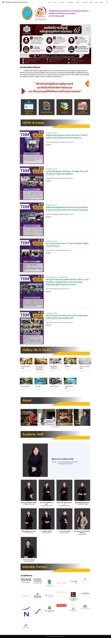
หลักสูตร (77, 2)
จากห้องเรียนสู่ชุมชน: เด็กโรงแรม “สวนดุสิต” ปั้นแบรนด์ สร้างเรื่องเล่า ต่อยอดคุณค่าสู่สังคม (67, 172)
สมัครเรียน (91, 2)
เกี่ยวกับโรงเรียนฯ (70, 2)
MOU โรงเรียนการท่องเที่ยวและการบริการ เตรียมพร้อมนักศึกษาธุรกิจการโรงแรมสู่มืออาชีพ (67, 316)
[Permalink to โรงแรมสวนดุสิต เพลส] (26, 361)
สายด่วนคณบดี (85, 2)
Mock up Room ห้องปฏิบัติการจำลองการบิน (40, 368)
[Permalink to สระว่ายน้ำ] (40, 381)
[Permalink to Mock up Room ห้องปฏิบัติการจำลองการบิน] (40, 361)
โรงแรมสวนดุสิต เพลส (25, 367)
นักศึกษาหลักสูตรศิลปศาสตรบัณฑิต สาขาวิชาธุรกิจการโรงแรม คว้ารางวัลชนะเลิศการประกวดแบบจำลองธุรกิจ (67, 208)
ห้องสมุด (67, 366)
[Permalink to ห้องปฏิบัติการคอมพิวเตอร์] (55, 361)
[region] (55, 44)
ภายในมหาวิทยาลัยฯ (40, 373)
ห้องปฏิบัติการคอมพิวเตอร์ (54, 367)
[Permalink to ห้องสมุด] (70, 361)
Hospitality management (51, 277)
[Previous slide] (21, 417)
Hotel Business (49, 133)
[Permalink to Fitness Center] (55, 381)
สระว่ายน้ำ (38, 386)
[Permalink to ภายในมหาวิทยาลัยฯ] (70, 381)
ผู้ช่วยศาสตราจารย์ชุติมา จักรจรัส (63, 459)
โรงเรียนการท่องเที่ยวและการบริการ (17, 2)
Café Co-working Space (84, 367)
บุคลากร (54, 2)
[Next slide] (89, 417)
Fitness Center (54, 386)
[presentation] (32, 147)
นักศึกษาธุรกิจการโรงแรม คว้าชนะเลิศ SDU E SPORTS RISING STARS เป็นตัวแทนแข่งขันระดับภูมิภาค (67, 136)
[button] (22, 44)
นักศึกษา (49, 2)
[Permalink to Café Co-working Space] (84, 361)
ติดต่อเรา (96, 2)
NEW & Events (54, 133)
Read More (49, 144)
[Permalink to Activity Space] (26, 381)
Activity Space (25, 386)
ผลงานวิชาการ (61, 2)
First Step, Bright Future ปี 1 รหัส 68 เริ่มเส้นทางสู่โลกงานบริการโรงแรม (67, 244)
